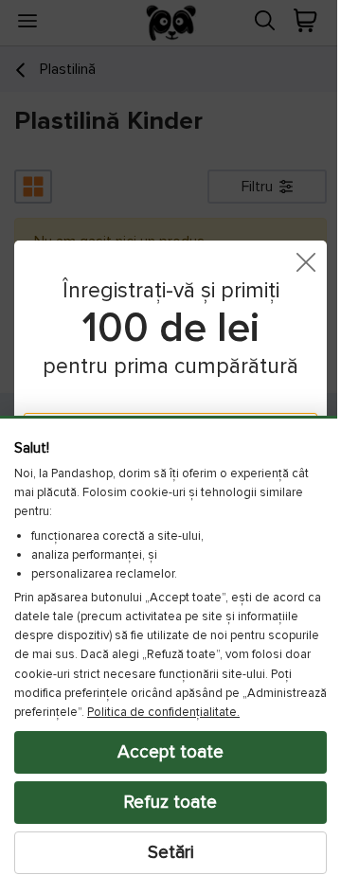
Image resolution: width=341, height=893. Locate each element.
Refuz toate (163, 802)
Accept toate (164, 752)
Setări (163, 852)
